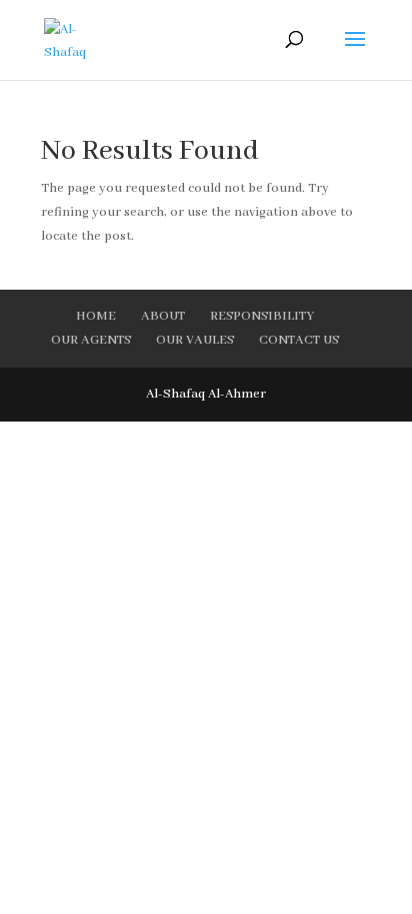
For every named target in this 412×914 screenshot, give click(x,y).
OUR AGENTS (91, 340)
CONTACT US (299, 340)
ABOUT (163, 316)
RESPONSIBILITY (262, 316)
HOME (96, 316)
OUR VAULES (195, 340)
